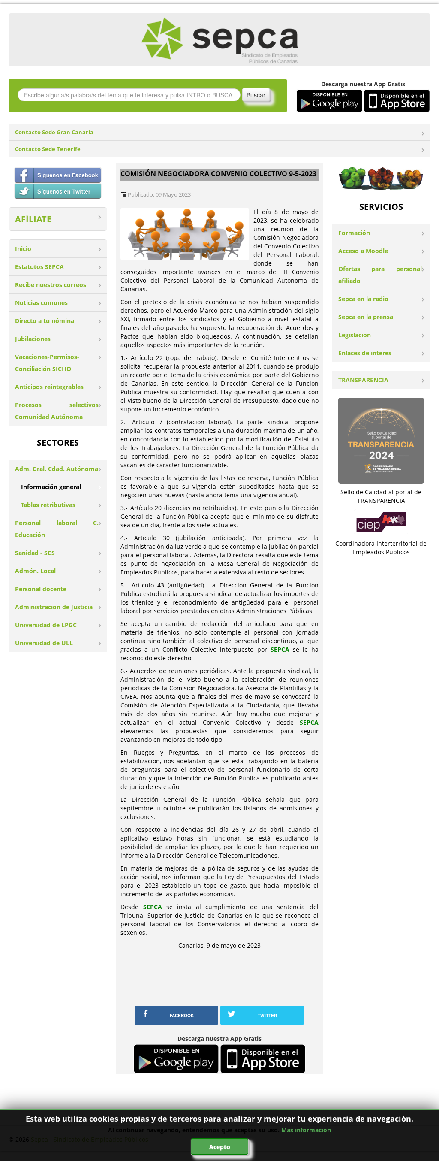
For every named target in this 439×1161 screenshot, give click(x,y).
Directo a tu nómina (44, 321)
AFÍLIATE (33, 219)
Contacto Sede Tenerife (48, 149)
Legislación (354, 335)
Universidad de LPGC (46, 625)
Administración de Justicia (54, 607)
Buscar (256, 95)
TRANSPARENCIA (363, 380)
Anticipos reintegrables (49, 387)
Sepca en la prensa (365, 317)
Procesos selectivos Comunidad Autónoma (57, 411)
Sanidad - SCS (35, 553)
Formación (354, 233)
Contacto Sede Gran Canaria (54, 132)
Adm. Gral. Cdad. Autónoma (56, 469)
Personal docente (40, 589)
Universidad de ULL (44, 643)
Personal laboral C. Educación (57, 529)
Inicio (23, 249)
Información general (51, 487)
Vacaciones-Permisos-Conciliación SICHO (47, 363)
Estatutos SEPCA (39, 267)
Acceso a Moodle (363, 251)
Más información (306, 1130)
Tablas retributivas (48, 505)
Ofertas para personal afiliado (380, 275)
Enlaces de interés (364, 353)
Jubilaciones (33, 339)
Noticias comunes (41, 303)
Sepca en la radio (363, 299)
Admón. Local (35, 571)
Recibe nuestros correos (50, 285)
